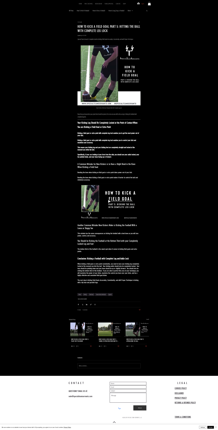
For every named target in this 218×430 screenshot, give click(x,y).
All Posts (71, 10)
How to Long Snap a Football (116, 10)
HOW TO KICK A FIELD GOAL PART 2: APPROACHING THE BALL (135, 340)
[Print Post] (95, 304)
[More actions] (139, 22)
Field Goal (91, 294)
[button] (149, 3)
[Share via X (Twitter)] (82, 304)
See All (147, 319)
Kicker (80, 294)
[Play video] (109, 201)
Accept (210, 427)
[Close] (216, 427)
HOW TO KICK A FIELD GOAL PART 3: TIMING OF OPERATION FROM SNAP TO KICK (108, 340)
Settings (203, 427)
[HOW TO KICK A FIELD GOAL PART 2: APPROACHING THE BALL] (136, 329)
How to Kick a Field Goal (101, 294)
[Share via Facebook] (78, 304)
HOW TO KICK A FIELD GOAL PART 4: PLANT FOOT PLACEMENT (80, 340)
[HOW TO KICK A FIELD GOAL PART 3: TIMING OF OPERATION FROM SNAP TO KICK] (109, 329)
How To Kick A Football (83, 10)
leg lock (110, 294)
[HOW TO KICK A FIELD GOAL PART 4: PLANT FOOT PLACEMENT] (81, 329)
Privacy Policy (67, 427)
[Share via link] (91, 304)
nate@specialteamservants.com (80, 396)
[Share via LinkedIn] (86, 304)
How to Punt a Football (99, 10)
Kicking (85, 294)
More (129, 10)
